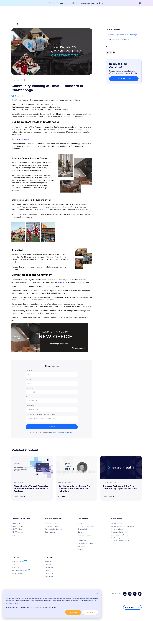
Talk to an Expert (124, 79)
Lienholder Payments (52, 526)
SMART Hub (15, 523)
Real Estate (82, 538)
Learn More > (99, 3)
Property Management (86, 526)
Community (49, 564)
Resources (16, 557)
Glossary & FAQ (17, 573)
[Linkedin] (125, 594)
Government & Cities (85, 544)
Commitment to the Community (119, 39)
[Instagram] (130, 594)
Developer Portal (117, 529)
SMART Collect (16, 529)
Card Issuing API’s (117, 538)
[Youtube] (140, 594)
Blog (16, 24)
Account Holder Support (120, 541)
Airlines (80, 549)
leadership (62, 282)
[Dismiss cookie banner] (97, 594)
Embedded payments (20, 519)
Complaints (49, 576)
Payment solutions (53, 519)
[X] (135, 594)
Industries (83, 519)
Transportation (83, 529)
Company (49, 557)
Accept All (73, 612)
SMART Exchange (17, 532)
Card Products (50, 532)
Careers (47, 570)
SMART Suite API (117, 523)
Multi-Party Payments (52, 523)
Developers (116, 519)
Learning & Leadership (19, 570)
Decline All (90, 612)
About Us (48, 561)
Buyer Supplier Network (53, 529)
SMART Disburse (17, 526)
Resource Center (17, 561)
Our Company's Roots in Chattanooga (122, 35)
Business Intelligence (118, 532)
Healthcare (82, 541)
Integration (15, 535)
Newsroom (15, 567)
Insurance (81, 523)
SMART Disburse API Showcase (122, 526)
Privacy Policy (68, 432)
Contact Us (49, 573)
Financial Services (84, 535)
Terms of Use (56, 432)
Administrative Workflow (120, 535)
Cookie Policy (13, 603)
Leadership (49, 567)
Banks (80, 532)
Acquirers (81, 546)
